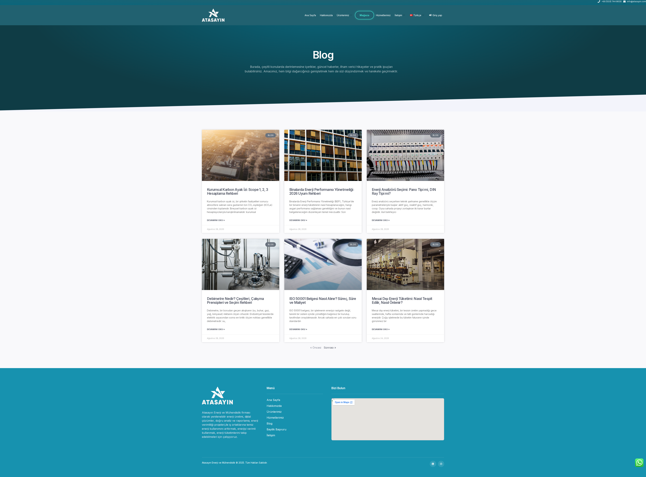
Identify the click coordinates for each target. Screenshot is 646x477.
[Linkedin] (433, 464)
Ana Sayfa (310, 15)
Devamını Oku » (216, 220)
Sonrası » (330, 347)
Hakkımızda (326, 15)
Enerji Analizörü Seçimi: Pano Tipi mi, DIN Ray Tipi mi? (404, 192)
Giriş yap (437, 15)
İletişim (398, 15)
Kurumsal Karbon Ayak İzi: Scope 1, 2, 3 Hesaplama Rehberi (237, 192)
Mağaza (364, 15)
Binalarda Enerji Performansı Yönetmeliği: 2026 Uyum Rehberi (321, 192)
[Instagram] (441, 464)
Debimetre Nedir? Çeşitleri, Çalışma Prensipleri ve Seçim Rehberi (235, 301)
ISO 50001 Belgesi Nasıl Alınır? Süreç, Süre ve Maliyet (322, 301)
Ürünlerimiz (343, 15)
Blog (269, 423)
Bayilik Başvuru (276, 429)
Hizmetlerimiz (383, 15)
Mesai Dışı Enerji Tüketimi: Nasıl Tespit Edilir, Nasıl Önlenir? (402, 301)
